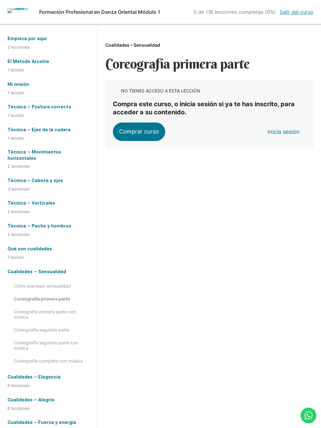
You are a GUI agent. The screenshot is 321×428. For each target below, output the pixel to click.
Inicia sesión (283, 131)
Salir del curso (296, 12)
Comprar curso (139, 131)
